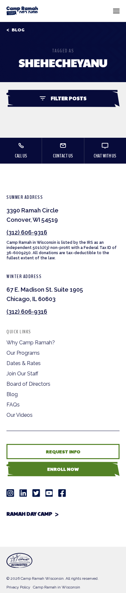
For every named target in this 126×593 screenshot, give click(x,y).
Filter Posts (69, 98)
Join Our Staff (22, 374)
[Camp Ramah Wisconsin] (22, 10)
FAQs (13, 405)
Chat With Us (105, 155)
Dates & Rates (23, 363)
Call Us (21, 155)
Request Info (63, 451)
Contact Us (63, 155)
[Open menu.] (116, 11)
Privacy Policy (18, 587)
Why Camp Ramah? (30, 343)
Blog (18, 29)
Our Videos (19, 415)
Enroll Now (63, 469)
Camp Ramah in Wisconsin (56, 587)
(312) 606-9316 (26, 232)
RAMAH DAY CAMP (29, 513)
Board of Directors (28, 384)
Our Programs (23, 353)
